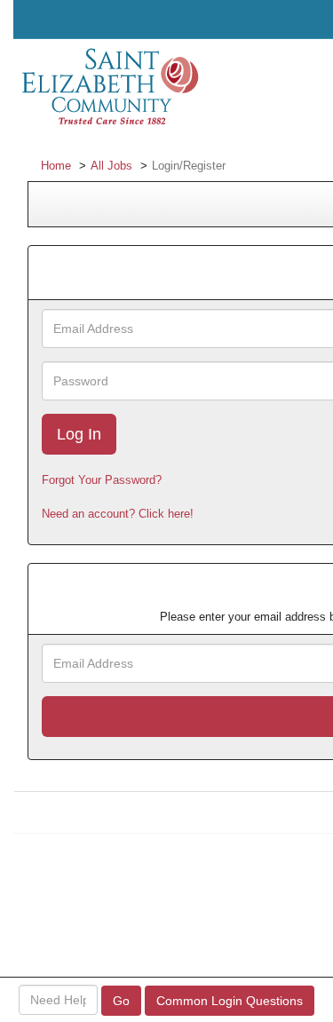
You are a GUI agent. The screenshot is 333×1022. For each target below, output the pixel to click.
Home (56, 165)
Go (121, 1001)
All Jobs (111, 165)
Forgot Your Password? (102, 480)
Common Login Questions (229, 1001)
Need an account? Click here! (118, 513)
